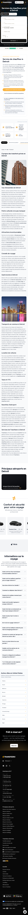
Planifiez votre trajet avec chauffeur (14, 89)
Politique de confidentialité (8, 878)
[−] (3, 37)
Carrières (4, 871)
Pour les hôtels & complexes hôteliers (11, 851)
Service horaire (6, 845)
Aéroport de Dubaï (6, 819)
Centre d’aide (5, 873)
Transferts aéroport (7, 841)
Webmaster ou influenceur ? (10, 854)
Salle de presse (6, 884)
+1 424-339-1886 (7, 797)
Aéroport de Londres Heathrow (9, 809)
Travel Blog (5, 882)
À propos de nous (6, 869)
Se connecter (20, 2)
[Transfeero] (9, 757)
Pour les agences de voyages (10, 847)
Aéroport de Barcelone (7, 813)
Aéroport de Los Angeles (8, 824)
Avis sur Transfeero (6, 886)
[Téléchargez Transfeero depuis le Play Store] (17, 896)
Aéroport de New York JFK (8, 817)
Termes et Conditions (7, 876)
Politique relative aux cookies (9, 880)
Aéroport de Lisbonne (7, 822)
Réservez (14, 745)
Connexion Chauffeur (8, 856)
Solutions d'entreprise (8, 849)
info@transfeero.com (8, 801)
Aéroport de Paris (6, 815)
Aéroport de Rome (6, 811)
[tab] (5, 14)
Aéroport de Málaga (7, 832)
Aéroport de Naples (7, 830)
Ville (7, 149)
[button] (14, 27)
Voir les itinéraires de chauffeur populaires (14, 93)
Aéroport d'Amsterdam (7, 828)
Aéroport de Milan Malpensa (8, 826)
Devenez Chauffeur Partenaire (10, 858)
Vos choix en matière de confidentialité (14, 901)
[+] (7, 37)
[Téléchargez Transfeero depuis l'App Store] (7, 896)
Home (3, 149)
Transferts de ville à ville (7, 843)
